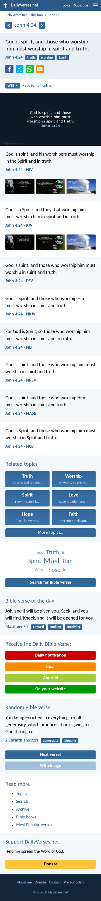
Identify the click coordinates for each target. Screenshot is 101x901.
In (64, 570)
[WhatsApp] (31, 69)
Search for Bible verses (50, 582)
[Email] (41, 71)
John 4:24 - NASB (20, 414)
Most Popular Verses (34, 825)
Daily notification (50, 655)
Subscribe (81, 6)
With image (50, 766)
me (17, 851)
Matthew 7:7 (17, 627)
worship (47, 57)
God (39, 552)
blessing (70, 741)
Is (63, 552)
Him (68, 561)
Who (39, 570)
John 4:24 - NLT (19, 347)
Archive (22, 809)
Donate (50, 864)
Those (53, 570)
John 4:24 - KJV (18, 225)
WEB (11, 85)
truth (31, 57)
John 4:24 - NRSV (20, 380)
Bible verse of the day (29, 601)
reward (38, 627)
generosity (50, 741)
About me (24, 882)
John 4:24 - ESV (19, 281)
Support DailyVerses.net (32, 842)
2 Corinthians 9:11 (21, 740)
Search (22, 802)
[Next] (42, 25)
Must (52, 561)
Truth (52, 553)
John (51, 15)
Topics (65, 6)
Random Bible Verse (27, 707)
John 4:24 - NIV (19, 170)
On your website (50, 689)
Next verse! (50, 755)
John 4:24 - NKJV (20, 314)
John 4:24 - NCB (19, 446)
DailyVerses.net (16, 15)
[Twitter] (21, 71)
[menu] (95, 7)
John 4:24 (14, 57)
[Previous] (8, 25)
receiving (73, 627)
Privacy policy (74, 882)
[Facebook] (10, 71)
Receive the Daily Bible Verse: (38, 644)
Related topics (21, 464)
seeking (55, 627)
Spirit (63, 57)
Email (50, 667)
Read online (36, 86)
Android (50, 678)
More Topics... (50, 533)
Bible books (37, 15)
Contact (55, 882)
